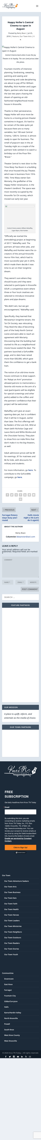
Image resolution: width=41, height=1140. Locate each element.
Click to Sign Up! (20, 847)
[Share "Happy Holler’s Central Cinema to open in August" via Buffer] (29, 495)
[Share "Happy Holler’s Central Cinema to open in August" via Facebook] (7, 495)
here (30, 470)
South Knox (9, 1029)
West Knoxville (10, 1041)
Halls (6, 1007)
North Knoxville (11, 1018)
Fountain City (10, 996)
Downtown (9, 979)
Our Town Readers (12, 943)
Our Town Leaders (12, 920)
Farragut (8, 990)
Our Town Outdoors (12, 937)
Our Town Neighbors (13, 932)
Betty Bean (21, 33)
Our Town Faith (10, 903)
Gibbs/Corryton (10, 1001)
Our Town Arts (26, 36)
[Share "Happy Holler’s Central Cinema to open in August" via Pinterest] (20, 495)
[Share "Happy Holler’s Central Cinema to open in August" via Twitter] (12, 495)
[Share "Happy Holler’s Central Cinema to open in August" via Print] (20, 499)
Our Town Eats (10, 898)
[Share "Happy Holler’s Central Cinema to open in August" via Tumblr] (16, 495)
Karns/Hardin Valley (12, 1012)
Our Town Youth (11, 954)
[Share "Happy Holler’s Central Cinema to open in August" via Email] (33, 495)
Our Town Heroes (11, 915)
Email (7, 807)
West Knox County (12, 1035)
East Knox (8, 984)
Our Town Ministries (13, 926)
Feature (15, 36)
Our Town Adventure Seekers (16, 881)
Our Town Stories (11, 949)
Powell (7, 1024)
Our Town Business (12, 892)
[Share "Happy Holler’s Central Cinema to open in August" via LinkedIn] (25, 495)
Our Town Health (11, 909)
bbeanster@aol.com (26, 536)
